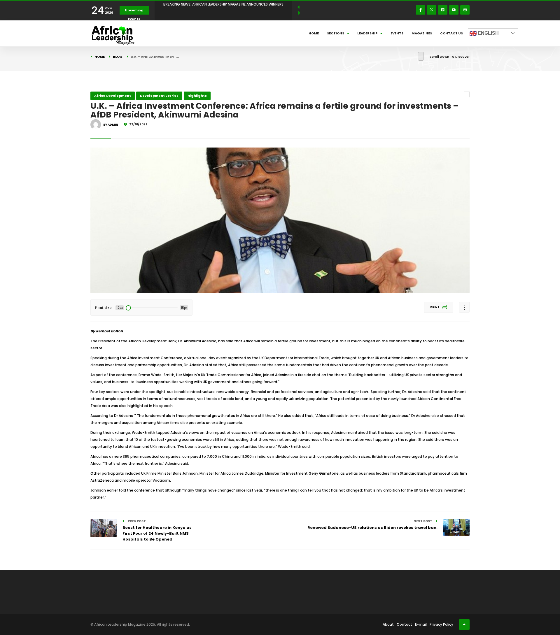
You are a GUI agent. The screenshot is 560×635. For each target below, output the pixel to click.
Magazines (422, 33)
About (388, 624)
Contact (404, 624)
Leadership (367, 33)
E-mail (421, 624)
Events (397, 33)
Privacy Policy (441, 624)
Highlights (197, 95)
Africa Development (112, 95)
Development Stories (159, 95)
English (488, 33)
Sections (335, 33)
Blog (118, 56)
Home (314, 33)
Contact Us (451, 33)
